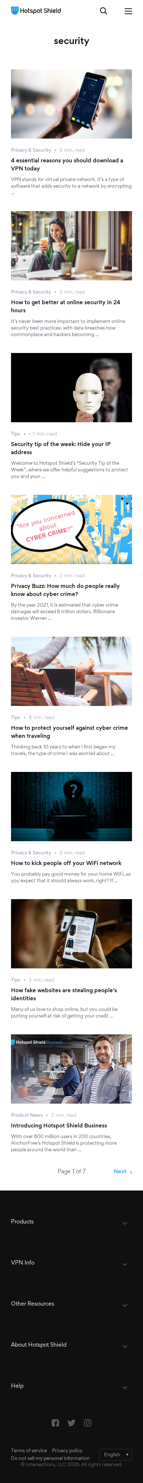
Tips (15, 434)
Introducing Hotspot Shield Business (59, 1126)
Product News (27, 1116)
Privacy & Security (31, 150)
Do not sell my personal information (50, 1459)
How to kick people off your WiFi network (66, 863)
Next (120, 1171)
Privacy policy (67, 1451)
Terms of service (29, 1451)
